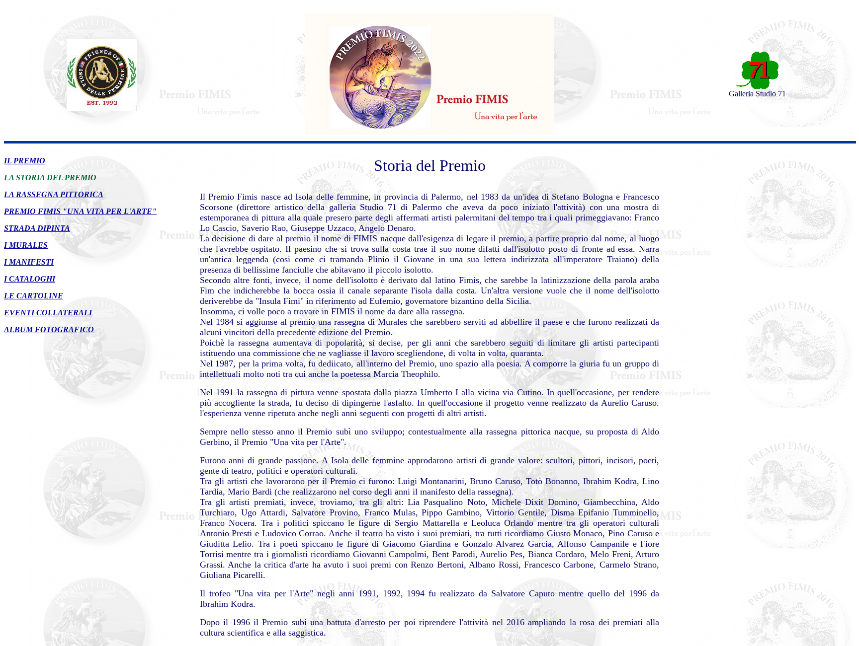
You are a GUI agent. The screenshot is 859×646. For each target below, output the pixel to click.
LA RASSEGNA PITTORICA (53, 194)
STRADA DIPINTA (37, 228)
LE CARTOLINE (33, 295)
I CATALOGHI (29, 279)
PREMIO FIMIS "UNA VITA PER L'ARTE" (80, 211)
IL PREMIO (24, 160)
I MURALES (26, 245)
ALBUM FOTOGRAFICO (49, 329)
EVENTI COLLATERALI (48, 312)
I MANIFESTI (29, 262)
